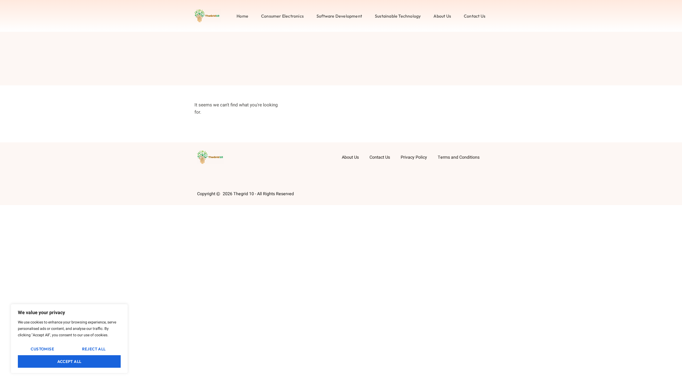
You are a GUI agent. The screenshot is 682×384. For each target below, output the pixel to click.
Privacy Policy (414, 157)
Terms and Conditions (459, 157)
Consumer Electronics (282, 16)
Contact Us (474, 16)
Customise (42, 348)
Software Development (339, 16)
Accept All (69, 361)
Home (242, 16)
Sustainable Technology (398, 16)
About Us (442, 16)
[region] (69, 338)
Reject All (94, 348)
